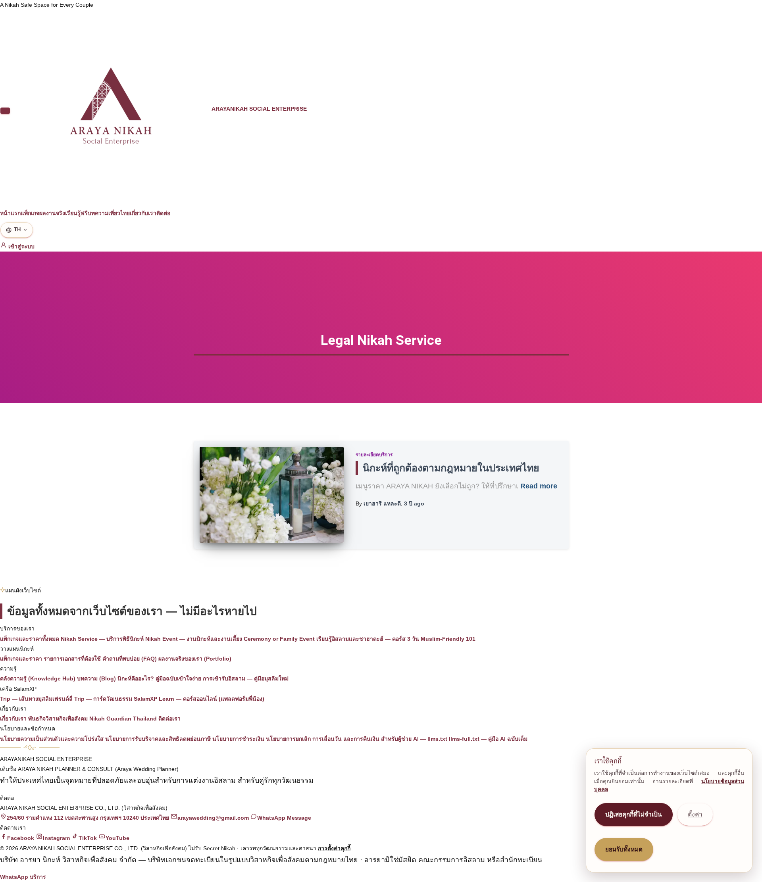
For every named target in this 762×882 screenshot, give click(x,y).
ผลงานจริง (52, 213)
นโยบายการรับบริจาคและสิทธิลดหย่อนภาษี (158, 739)
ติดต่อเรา (169, 718)
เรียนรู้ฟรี (76, 213)
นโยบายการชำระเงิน (238, 739)
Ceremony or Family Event (279, 639)
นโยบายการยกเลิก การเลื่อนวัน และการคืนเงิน (322, 739)
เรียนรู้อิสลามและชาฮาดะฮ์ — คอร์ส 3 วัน (367, 639)
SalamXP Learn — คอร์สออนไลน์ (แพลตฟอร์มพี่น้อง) (199, 699)
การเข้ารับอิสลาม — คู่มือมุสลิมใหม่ (246, 678)
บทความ (98, 213)
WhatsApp (14, 877)
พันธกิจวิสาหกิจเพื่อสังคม (58, 718)
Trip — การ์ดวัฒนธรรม (103, 699)
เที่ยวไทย (119, 213)
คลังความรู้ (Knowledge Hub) (37, 678)
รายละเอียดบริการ (374, 454)
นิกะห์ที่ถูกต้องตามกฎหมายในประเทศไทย (451, 467)
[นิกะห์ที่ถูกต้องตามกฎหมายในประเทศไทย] (272, 495)
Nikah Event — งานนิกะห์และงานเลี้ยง (193, 639)
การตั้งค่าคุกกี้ (334, 848)
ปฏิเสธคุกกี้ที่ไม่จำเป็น (633, 814)
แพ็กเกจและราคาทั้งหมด (29, 639)
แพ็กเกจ (30, 213)
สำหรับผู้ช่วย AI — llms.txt (414, 739)
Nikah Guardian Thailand (123, 718)
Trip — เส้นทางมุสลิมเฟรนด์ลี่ (36, 699)
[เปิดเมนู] (5, 111)
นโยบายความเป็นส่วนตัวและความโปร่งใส (52, 739)
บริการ (38, 877)
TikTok (88, 838)
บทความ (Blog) (96, 678)
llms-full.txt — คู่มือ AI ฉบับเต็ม (488, 739)
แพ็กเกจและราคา (21, 658)
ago (414, 503)
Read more (538, 486)
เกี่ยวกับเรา (143, 213)
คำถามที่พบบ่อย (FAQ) (129, 658)
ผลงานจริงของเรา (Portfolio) (194, 658)
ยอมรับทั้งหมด (624, 849)
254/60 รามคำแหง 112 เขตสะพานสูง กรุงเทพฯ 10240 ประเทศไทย (88, 818)
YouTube (117, 838)
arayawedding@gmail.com (213, 818)
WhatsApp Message (284, 818)
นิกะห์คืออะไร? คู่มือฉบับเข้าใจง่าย (159, 678)
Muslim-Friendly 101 (448, 639)
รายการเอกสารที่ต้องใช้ (72, 658)
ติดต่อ (163, 213)
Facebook (20, 838)
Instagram (56, 838)
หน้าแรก (10, 213)
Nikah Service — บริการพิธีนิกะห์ (102, 639)
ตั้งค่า (695, 814)
